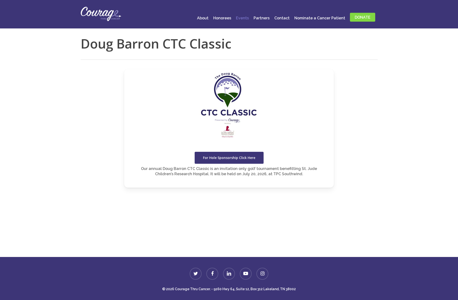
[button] (229, 158)
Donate (229, 244)
